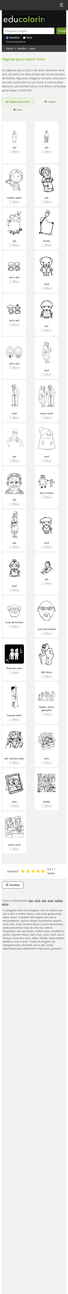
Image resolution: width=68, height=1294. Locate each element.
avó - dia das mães (14, 758)
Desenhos (14, 37)
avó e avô (14, 277)
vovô (46, 284)
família (46, 801)
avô (46, 147)
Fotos (29, 37)
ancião (46, 241)
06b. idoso (46, 672)
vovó (46, 370)
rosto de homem (14, 622)
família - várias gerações (46, 708)
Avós (32, 48)
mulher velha (14, 197)
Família (21, 48)
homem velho (14, 715)
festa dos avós (14, 668)
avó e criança (46, 493)
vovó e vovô (46, 413)
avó (14, 147)
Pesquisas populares (16, 41)
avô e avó (14, 363)
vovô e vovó (14, 844)
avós (46, 758)
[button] (14, 151)
